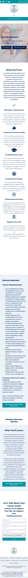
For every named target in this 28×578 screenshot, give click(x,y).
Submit (14, 539)
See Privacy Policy (19, 576)
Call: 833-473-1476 (19, 47)
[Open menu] (14, 15)
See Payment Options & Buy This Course (14, 405)
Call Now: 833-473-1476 (14, 19)
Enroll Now (6, 47)
